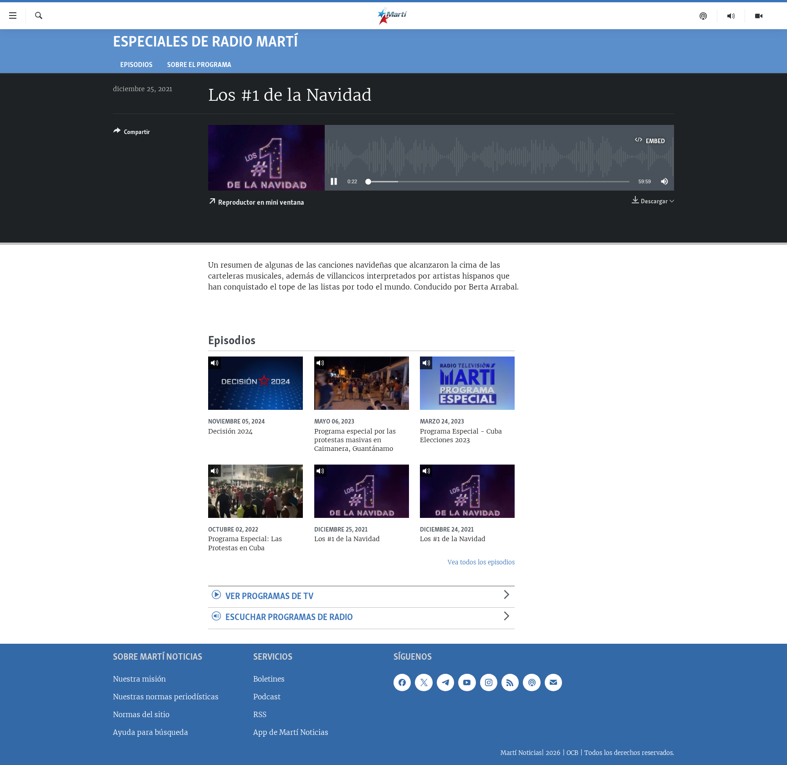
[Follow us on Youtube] (466, 682)
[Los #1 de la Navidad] (361, 491)
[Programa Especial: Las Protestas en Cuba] (255, 491)
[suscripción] (553, 682)
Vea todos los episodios (481, 562)
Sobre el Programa (199, 65)
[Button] (131, 133)
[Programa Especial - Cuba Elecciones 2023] (467, 383)
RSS (259, 714)
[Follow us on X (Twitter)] (423, 682)
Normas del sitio (141, 714)
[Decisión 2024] (255, 383)
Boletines (269, 679)
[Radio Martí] (731, 16)
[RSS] (510, 682)
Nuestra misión (139, 679)
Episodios (136, 65)
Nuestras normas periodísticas (166, 697)
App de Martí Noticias (290, 732)
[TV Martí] (758, 16)
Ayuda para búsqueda (150, 732)
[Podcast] (703, 16)
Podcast (267, 697)
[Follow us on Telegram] (445, 682)
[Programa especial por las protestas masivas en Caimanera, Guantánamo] (361, 383)
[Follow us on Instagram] (488, 682)
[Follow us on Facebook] (402, 682)
